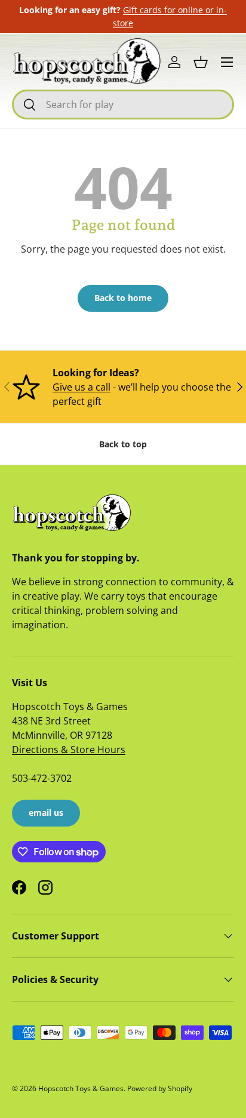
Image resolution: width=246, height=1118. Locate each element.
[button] (200, 62)
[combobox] (123, 104)
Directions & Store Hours (68, 749)
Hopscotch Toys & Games (81, 1088)
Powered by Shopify (159, 1088)
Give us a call (81, 387)
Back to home (123, 297)
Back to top (123, 444)
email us (46, 812)
